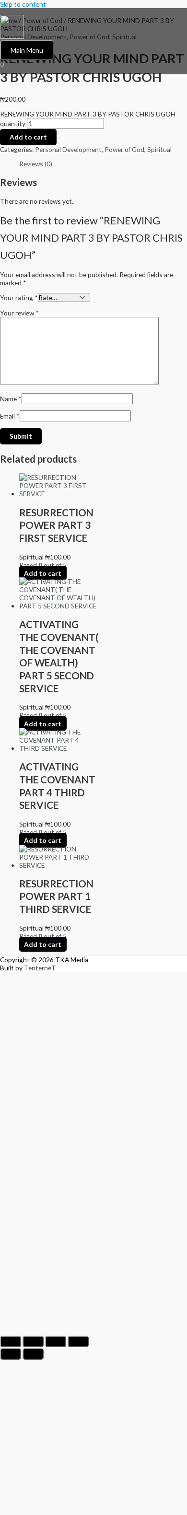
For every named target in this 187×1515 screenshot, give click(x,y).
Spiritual (159, 149)
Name (11, 399)
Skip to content (23, 4)
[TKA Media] (12, 27)
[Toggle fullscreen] (33, 1341)
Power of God (124, 149)
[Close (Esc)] (78, 1341)
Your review (19, 313)
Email (10, 416)
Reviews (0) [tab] (35, 164)
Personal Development (68, 149)
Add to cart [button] (42, 573)
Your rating (19, 297)
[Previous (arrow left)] (10, 1354)
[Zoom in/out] (10, 1341)
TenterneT (40, 968)
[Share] (55, 1341)
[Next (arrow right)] (33, 1354)
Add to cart (28, 137)
